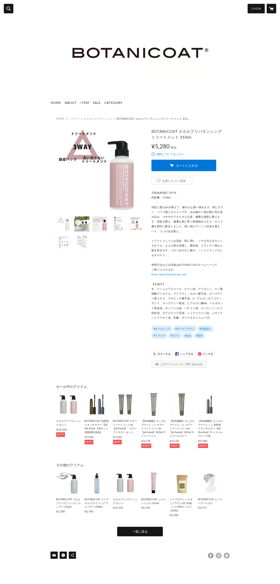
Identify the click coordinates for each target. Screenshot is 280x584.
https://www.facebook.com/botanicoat (211, 555)
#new (188, 335)
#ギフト (174, 335)
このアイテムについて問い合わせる (181, 364)
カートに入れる (187, 165)
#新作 (199, 335)
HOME (55, 102)
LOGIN (256, 8)
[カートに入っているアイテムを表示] (271, 8)
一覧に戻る (140, 531)
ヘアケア (74, 118)
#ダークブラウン (184, 328)
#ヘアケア (159, 335)
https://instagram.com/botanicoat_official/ (219, 555)
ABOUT (71, 102)
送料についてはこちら (170, 154)
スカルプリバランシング (98, 118)
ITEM (85, 102)
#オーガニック (162, 328)
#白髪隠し (205, 328)
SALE (97, 102)
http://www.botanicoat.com (169, 274)
